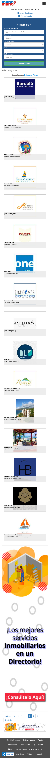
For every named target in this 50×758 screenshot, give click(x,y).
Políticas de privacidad (34, 754)
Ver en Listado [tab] (26, 16)
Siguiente (8, 720)
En (11, 749)
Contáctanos (12, 745)
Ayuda (40, 740)
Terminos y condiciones (16, 754)
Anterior (8, 716)
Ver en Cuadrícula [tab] (26, 13)
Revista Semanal (13, 740)
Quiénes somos (29, 740)
